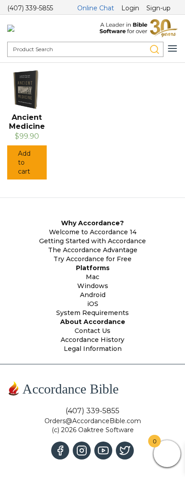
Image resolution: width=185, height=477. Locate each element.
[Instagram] (82, 450)
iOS (92, 304)
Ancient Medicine (27, 122)
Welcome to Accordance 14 (93, 232)
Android (93, 295)
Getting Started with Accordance (92, 241)
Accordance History (92, 340)
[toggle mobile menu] (172, 48)
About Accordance (92, 322)
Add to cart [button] (24, 162)
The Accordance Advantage (92, 250)
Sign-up (158, 8)
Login (130, 8)
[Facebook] (60, 450)
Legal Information (93, 349)
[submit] (154, 49)
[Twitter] (125, 450)
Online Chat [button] (95, 8)
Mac (92, 277)
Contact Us (92, 331)
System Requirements (92, 313)
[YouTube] (103, 450)
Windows (92, 286)
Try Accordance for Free (92, 259)
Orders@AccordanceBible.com (92, 421)
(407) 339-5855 (30, 8)
